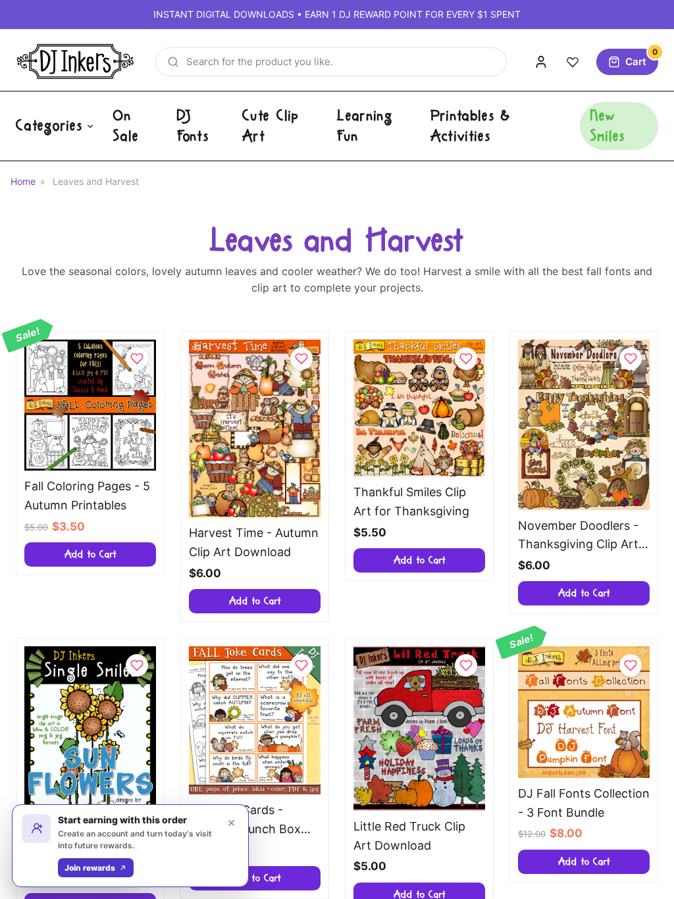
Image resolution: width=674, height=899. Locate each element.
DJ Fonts (193, 126)
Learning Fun (365, 126)
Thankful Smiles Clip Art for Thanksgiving (411, 501)
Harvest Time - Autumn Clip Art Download (254, 542)
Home (23, 181)
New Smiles (608, 126)
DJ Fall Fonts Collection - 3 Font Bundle (584, 802)
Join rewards (90, 868)
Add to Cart (91, 554)
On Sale (126, 126)
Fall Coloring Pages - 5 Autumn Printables (87, 495)
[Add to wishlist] (137, 358)
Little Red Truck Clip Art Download (409, 835)
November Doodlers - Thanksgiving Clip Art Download (578, 537)
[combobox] (331, 61)
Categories (49, 125)
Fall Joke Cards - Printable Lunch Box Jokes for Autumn (245, 821)
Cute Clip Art (270, 126)
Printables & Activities (470, 126)
